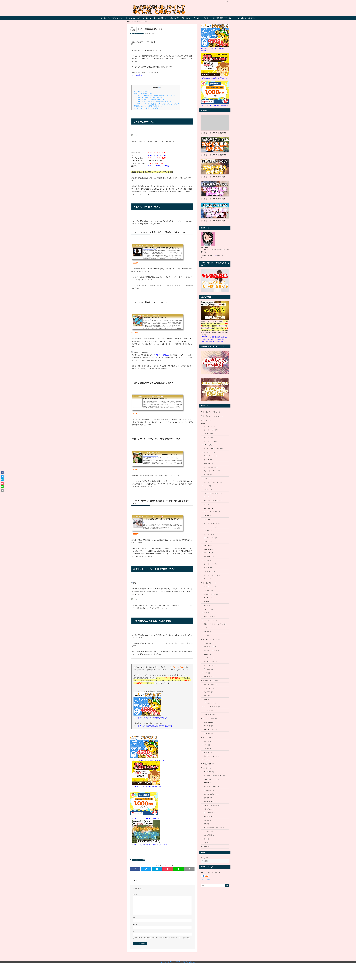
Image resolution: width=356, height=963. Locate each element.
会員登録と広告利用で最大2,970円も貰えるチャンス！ (150, 845)
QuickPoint (208, 598)
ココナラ (207, 741)
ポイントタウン (210, 441)
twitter (207, 745)
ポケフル (207, 631)
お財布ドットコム (210, 538)
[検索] (228, 1)
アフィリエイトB (210, 647)
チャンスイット (210, 497)
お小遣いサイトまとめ (211, 412)
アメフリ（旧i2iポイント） (213, 448)
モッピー (208, 437)
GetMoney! (208, 463)
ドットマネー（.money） (212, 500)
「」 (161, 355)
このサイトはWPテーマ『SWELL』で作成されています (178, 962)
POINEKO (208, 519)
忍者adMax (208, 669)
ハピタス (208, 434)
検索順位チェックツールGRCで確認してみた (147, 106)
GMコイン (208, 628)
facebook (208, 752)
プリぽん (207, 560)
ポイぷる (208, 474)
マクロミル (208, 692)
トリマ (207, 605)
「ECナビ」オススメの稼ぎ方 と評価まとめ (144, 818)
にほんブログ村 (206, 879)
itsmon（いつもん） (211, 594)
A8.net (207, 643)
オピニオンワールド (211, 684)
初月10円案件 (209, 835)
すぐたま (208, 460)
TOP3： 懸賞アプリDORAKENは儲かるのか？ (150, 99)
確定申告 (207, 824)
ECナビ (208, 445)
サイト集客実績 (140, 33)
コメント (135, 894)
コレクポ (207, 515)
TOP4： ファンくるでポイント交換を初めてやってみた (153, 102)
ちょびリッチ (209, 452)
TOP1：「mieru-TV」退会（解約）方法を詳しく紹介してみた (155, 95)
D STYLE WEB (209, 714)
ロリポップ (208, 726)
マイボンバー (209, 658)
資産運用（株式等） (211, 794)
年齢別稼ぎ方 (209, 809)
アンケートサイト (210, 680)
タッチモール (209, 556)
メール (135, 924)
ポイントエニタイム (211, 467)
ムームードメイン (210, 729)
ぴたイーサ (208, 609)
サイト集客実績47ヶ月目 (140, 91)
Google (207, 760)
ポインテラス (209, 534)
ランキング (208, 831)
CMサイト (208, 489)
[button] (135, 869)
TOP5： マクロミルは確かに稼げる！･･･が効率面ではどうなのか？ (157, 104)
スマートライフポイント (212, 575)
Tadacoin (208, 542)
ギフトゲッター (209, 426)
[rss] (225, 1)
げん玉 (207, 486)
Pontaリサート (209, 688)
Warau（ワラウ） (210, 456)
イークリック (209, 676)
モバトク (208, 568)
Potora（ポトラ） (210, 527)
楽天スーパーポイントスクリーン (215, 624)
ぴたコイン (208, 590)
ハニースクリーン (210, 620)
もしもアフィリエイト (211, 650)
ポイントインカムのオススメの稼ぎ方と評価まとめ (151, 718)
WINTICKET (209, 772)
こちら (215, 255)
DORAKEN (208, 553)
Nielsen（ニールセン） (212, 707)
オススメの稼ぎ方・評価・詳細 (214, 827)
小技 (206, 842)
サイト (135, 931)
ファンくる (208, 710)
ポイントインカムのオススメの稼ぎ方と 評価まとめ (147, 760)
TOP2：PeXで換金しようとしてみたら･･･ (149, 97)
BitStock (207, 601)
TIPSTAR (207, 783)
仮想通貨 (208, 798)
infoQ (207, 695)
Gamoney (208, 545)
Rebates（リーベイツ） (212, 512)
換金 (206, 839)
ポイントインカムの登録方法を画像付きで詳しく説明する (153, 726)
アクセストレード (210, 661)
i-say (206, 699)
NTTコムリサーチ (210, 703)
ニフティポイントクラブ (213, 482)
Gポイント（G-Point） (212, 471)
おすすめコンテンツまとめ (212, 416)
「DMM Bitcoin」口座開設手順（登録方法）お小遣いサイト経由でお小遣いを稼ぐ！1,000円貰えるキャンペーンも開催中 (214, 339)
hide (159, 87)
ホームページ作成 (210, 718)
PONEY (207, 478)
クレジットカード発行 (212, 805)
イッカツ (207, 635)
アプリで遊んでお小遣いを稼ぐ (214, 775)
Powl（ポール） (210, 587)
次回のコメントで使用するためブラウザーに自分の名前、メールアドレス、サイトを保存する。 (163, 938)
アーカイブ (204, 858)
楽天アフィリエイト (211, 665)
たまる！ (208, 530)
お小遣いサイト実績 (211, 787)
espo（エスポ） (210, 549)
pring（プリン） (210, 616)
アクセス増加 (208, 737)
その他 (133, 33)
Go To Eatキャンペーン (212, 779)
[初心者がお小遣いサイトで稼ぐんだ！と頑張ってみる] (178, 9)
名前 (134, 917)
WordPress (208, 733)
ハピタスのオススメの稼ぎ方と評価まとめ (148, 786)
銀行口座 (207, 820)
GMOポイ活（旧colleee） (213, 493)
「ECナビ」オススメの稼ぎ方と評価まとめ (214, 105)
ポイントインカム (211, 430)
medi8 (207, 673)
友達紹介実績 (209, 816)
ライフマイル (209, 571)
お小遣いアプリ (209, 583)
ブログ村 (207, 748)
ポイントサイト (208, 420)
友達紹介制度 (208, 764)
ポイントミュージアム (212, 523)
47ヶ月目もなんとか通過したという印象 (145, 108)
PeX (206, 504)
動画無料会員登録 (210, 801)
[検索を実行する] (227, 885)
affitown (207, 654)
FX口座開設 (209, 790)
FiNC (206, 613)
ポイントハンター (210, 564)
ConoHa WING (209, 722)
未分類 (206, 846)
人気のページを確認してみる (142, 93)
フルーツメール (210, 508)
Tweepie (207, 579)
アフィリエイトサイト (211, 639)
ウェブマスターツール (211, 756)
